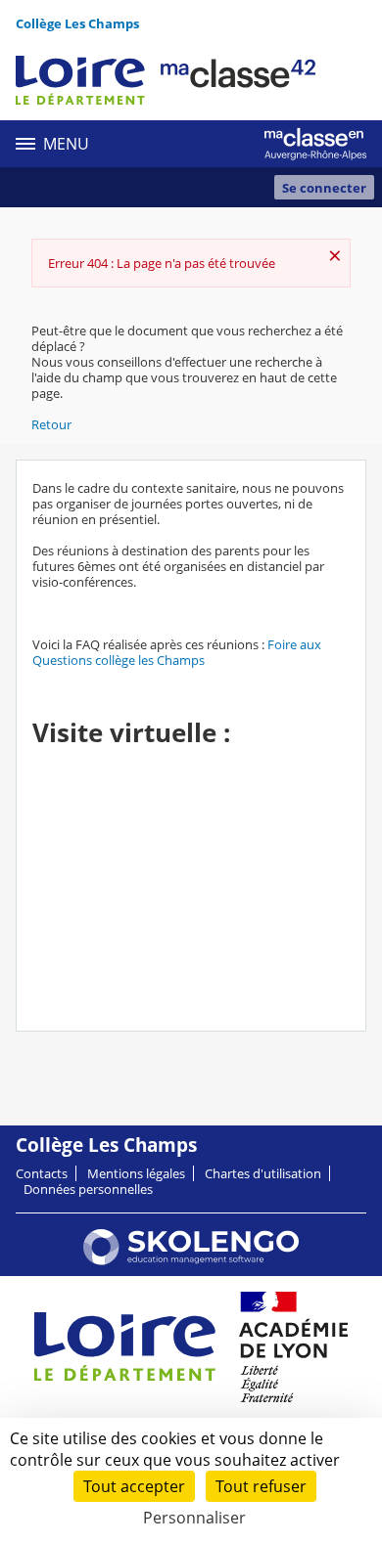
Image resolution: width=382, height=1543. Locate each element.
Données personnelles (88, 1189)
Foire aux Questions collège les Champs (176, 652)
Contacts (42, 1173)
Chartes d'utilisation (263, 1173)
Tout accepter (134, 1486)
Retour (51, 424)
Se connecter (324, 188)
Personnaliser (194, 1517)
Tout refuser (261, 1486)
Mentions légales (136, 1173)
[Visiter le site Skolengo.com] (191, 1260)
